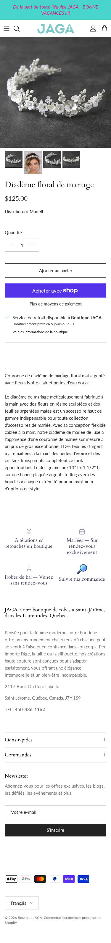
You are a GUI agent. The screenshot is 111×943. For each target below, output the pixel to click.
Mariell (36, 211)
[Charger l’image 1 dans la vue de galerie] (55, 92)
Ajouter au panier (55, 270)
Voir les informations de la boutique (40, 332)
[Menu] (6, 28)
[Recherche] (19, 28)
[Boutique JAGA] (55, 28)
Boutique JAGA (30, 917)
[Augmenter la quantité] (33, 244)
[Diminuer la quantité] (10, 244)
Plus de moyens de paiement (56, 304)
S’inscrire (55, 830)
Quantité (13, 232)
